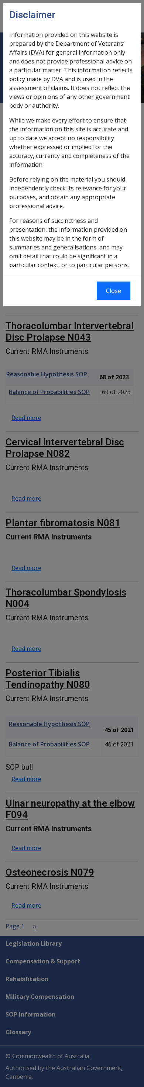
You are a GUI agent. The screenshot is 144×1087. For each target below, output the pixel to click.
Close (113, 291)
